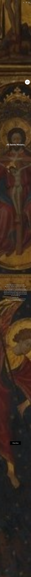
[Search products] (27, 82)
